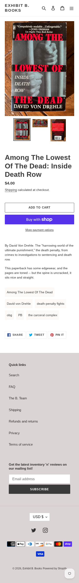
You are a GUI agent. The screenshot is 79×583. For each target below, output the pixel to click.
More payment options (39, 230)
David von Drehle (19, 303)
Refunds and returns (23, 421)
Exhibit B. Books (17, 8)
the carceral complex (42, 315)
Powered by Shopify (55, 568)
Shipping (11, 190)
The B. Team (18, 398)
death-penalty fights (50, 303)
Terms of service (21, 444)
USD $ (38, 517)
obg (9, 315)
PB (20, 315)
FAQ (12, 387)
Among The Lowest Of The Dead (30, 292)
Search (14, 375)
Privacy (14, 433)
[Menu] (71, 8)
